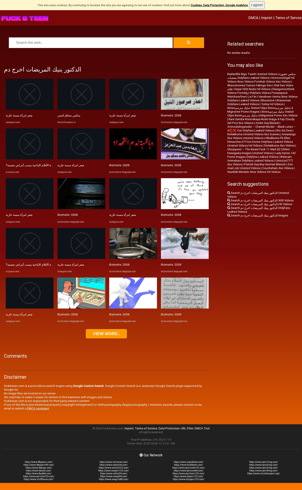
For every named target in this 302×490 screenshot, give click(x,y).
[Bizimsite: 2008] (81, 208)
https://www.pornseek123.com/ (188, 467)
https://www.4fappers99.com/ (38, 464)
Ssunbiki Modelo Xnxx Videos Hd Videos (254, 172)
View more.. (106, 333)
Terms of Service (288, 17)
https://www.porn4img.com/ (263, 470)
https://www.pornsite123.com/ (38, 476)
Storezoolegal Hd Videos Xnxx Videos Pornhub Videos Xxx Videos (260, 79)
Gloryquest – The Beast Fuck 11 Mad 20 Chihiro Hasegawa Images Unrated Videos (258, 151)
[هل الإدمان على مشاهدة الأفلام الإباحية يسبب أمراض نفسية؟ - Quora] (30, 158)
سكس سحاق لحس (68, 115)
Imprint (266, 17)
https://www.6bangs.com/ (38, 467)
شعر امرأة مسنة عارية (19, 115)
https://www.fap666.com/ (39, 473)
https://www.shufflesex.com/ (39, 479)
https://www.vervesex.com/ (113, 462)
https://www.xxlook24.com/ (113, 476)
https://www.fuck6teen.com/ (188, 464)
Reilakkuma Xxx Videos (279, 145)
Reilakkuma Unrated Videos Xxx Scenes (253, 134)
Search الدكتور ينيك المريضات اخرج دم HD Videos (261, 204)
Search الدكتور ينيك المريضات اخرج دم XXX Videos (262, 200)
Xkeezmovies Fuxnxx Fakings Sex (249, 85)
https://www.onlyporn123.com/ (188, 479)
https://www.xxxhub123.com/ (114, 467)
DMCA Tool (202, 428)
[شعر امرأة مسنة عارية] (30, 109)
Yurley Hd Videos (272, 104)
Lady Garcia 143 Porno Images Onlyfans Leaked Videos (261, 155)
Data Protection (169, 428)
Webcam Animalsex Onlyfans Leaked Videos (259, 158)
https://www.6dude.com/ (38, 470)
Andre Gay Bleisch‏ (267, 123)
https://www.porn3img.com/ (263, 467)
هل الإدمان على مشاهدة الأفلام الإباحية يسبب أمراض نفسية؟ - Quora (47, 165)
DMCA (253, 17)
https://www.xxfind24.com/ (113, 473)
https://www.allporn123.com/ (188, 476)
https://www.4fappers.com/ (39, 462)
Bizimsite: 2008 (67, 215)
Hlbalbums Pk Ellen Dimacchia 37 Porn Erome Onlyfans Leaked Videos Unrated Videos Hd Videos (260, 141)
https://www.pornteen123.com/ (188, 473)
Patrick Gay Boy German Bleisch (264, 164)
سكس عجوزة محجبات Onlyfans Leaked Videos (261, 76)
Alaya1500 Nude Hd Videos (252, 89)
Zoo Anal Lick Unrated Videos (260, 166)
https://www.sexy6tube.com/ (188, 462)
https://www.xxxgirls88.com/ (113, 479)
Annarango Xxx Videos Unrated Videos (261, 136)
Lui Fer (252, 96)
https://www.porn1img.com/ (263, 462)
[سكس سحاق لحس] (81, 109)
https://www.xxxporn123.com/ (113, 470)
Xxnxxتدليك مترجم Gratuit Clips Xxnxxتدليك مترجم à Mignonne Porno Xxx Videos (262, 113)
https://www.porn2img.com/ (263, 464)
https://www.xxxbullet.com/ (113, 464)
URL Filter (187, 428)
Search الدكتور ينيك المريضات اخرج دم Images (259, 215)
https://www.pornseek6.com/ (188, 470)
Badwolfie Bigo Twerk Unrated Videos (252, 74)
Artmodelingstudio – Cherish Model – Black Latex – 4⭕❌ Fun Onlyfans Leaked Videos (261, 128)
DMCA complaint (38, 408)
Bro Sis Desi (284, 130)
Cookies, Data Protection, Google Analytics (219, 5)
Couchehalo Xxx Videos (277, 168)
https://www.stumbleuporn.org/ (263, 473)
